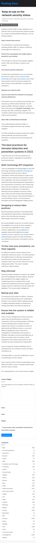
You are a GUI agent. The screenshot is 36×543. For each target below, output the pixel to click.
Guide (4, 486)
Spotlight (4, 524)
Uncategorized (6, 535)
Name (3, 407)
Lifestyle (4, 502)
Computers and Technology (10, 464)
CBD (3, 461)
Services (4, 518)
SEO (3, 515)
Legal (4, 499)
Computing (5, 466)
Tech (3, 526)
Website (3, 421)
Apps (3, 447)
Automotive (5, 453)
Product (4, 510)
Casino (4, 458)
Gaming (4, 480)
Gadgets (4, 475)
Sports (4, 521)
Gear (3, 483)
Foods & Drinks (6, 472)
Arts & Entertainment (8, 450)
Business (4, 456)
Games (4, 477)
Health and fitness (7, 488)
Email (3, 414)
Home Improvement (8, 491)
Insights (4, 494)
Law (3, 496)
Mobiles (4, 507)
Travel (4, 529)
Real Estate (5, 513)
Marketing (5, 505)
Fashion (4, 469)
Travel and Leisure (7, 532)
